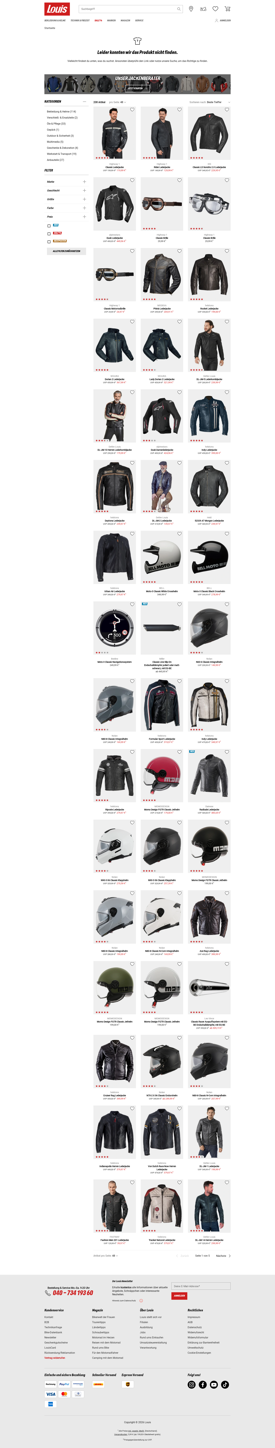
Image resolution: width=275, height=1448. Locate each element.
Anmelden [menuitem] (225, 20)
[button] (179, 9)
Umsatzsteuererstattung (153, 1342)
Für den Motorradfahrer (105, 1352)
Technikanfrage (53, 1327)
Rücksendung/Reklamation (59, 1352)
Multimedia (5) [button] (55, 141)
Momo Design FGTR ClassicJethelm (162, 809)
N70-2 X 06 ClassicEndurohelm (162, 1095)
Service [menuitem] (139, 20)
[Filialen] (191, 9)
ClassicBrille (162, 238)
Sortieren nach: (198, 102)
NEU (56, 225)
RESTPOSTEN (60, 241)
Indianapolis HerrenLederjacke (114, 1166)
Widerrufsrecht (196, 1332)
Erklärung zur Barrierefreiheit (203, 1342)
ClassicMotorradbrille (114, 308)
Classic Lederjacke (115, 167)
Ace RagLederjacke (209, 951)
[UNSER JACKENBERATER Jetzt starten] (137, 84)
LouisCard (50, 1347)
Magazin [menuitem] (125, 20)
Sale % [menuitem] (98, 20)
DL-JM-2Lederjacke (162, 520)
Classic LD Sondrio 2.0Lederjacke (209, 167)
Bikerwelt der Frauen (103, 1317)
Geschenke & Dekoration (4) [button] (62, 147)
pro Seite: (114, 102)
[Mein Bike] (203, 9)
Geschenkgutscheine (56, 1342)
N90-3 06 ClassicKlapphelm (114, 880)
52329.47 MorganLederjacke (209, 520)
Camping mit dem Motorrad (107, 1357)
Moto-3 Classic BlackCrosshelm (209, 591)
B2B (46, 1322)
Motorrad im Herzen (103, 1337)
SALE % (57, 233)
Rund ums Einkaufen (151, 1337)
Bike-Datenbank (53, 1332)
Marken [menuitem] (111, 20)
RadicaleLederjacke (209, 809)
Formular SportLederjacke (162, 739)
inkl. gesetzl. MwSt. (136, 1431)
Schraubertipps (100, 1332)
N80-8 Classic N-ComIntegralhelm (162, 951)
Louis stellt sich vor (151, 1317)
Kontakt (48, 1317)
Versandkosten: (121, 1434)
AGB (190, 1322)
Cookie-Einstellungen (199, 1352)
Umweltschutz (196, 1347)
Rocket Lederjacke (209, 308)
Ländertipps (99, 1327)
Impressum (194, 1317)
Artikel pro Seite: (102, 1255)
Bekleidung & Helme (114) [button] (61, 111)
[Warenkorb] (227, 9)
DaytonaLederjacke (114, 520)
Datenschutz (195, 1327)
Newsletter (50, 1337)
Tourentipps (99, 1322)
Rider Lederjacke (162, 167)
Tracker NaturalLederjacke (162, 1240)
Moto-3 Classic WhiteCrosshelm (162, 591)
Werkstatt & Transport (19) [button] (62, 153)
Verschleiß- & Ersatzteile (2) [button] (62, 117)
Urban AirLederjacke (114, 591)
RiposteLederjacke (114, 809)
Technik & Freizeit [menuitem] (80, 20)
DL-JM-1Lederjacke (209, 1166)
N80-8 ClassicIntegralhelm (114, 739)
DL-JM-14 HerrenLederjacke (209, 1240)
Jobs (142, 1332)
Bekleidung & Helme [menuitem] (54, 20)
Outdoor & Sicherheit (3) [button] (60, 135)
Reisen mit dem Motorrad (106, 1342)
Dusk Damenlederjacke (162, 450)
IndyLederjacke (209, 450)
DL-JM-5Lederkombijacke (209, 379)
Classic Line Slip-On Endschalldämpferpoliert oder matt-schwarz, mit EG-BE (162, 665)
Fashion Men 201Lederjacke (115, 1240)
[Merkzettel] (215, 9)
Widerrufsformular (198, 1337)
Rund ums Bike (100, 1347)
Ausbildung (146, 1327)
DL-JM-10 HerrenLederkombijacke (115, 450)
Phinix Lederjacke (162, 308)
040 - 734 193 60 (73, 1293)
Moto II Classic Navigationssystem (115, 662)
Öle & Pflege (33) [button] (56, 123)
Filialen (144, 1322)
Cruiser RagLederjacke (114, 1095)
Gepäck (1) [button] (53, 129)
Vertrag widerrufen (54, 1357)
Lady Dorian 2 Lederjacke (162, 379)
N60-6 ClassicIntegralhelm (209, 662)
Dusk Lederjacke (115, 238)
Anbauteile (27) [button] (55, 159)
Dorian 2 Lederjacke (114, 379)
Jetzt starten (135, 88)
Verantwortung (148, 1347)
